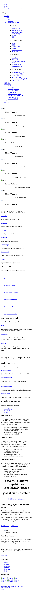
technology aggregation (10, 299)
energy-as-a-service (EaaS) (19, 79)
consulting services (13, 89)
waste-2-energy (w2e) (18, 72)
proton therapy (16, 33)
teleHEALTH (16, 29)
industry (6, 412)
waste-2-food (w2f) (17, 75)
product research (8, 278)
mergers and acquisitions (10, 314)
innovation (4, 216)
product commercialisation (11, 292)
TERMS (13, 586)
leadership (4, 237)
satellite (14, 48)
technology (4, 223)
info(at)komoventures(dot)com (13, 8)
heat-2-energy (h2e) (17, 74)
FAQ (8, 586)
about (9, 19)
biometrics (15, 58)
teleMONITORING (17, 32)
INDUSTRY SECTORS (11, 22)
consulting (15, 51)
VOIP (13, 45)
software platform (17, 64)
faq (9, 100)
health (2, 325)
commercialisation (5, 393)
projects (6, 564)
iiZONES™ (15, 80)
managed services (17, 50)
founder (10, 21)
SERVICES (7, 84)
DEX (13, 63)
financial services (17, 66)
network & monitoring (18, 61)
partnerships (5, 245)
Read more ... (5, 555)
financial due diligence (10, 306)
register (6, 6)
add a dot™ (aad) (17, 77)
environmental (4, 353)
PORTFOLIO (8, 82)
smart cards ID (16, 59)
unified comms (16, 46)
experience (4, 230)
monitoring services (13, 92)
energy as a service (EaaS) (15, 95)
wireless (14, 43)
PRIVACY (20, 586)
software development (14, 94)
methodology (8, 409)
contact (6, 102)
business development (6, 370)
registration (11, 87)
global (2, 259)
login (5, 4)
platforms (7, 410)
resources (7, 566)
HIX (13, 37)
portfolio (6, 567)
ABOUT (7, 17)
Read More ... (12, 499)
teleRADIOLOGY (17, 30)
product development (9, 285)
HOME (6, 16)
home (6, 563)
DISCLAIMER (5, 588)
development (5, 252)
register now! (21, 499)
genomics (14, 35)
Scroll (2, 589)
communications (5, 334)
